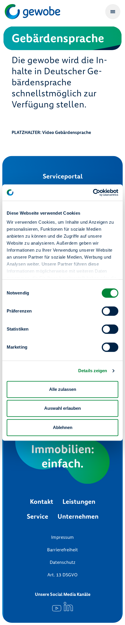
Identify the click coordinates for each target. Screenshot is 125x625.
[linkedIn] (68, 606)
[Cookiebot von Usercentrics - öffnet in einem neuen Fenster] (92, 192)
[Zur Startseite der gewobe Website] (34, 11)
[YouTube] (56, 606)
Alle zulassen (62, 389)
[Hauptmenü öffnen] (112, 11)
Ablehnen (62, 427)
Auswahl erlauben (62, 408)
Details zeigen (92, 370)
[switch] (110, 311)
